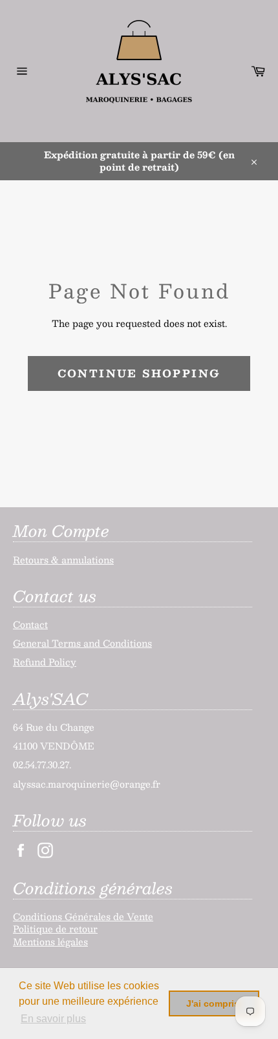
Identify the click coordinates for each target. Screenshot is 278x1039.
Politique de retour (55, 928)
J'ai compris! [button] (214, 1003)
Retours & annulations (63, 559)
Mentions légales (50, 941)
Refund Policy (44, 661)
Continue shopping (139, 373)
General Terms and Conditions (82, 643)
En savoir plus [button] (53, 1018)
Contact (30, 624)
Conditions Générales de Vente (83, 916)
